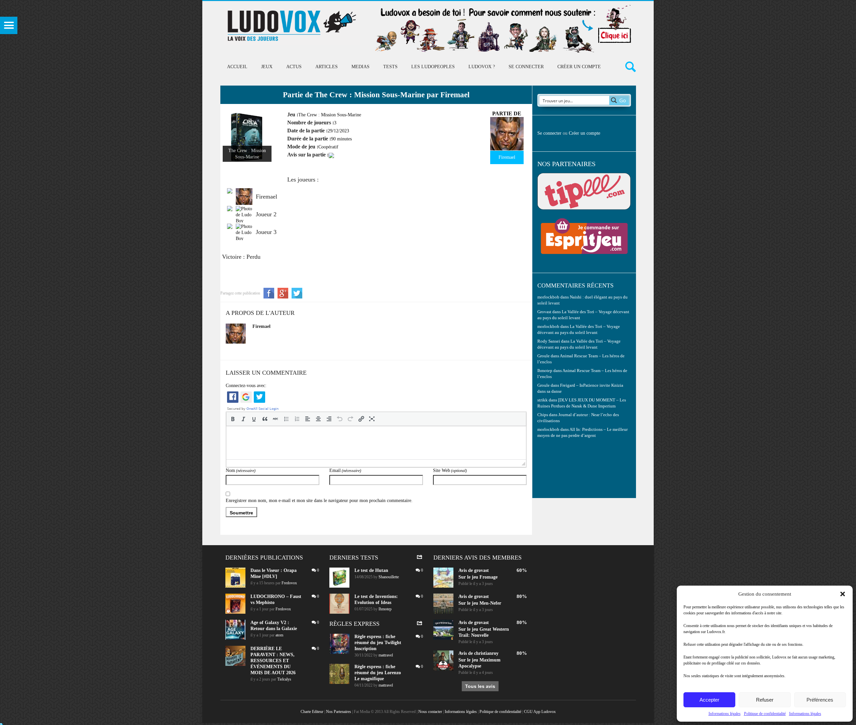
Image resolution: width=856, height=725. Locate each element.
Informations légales (725, 713)
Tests (390, 66)
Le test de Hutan (371, 570)
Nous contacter (430, 711)
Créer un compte (579, 66)
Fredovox (289, 583)
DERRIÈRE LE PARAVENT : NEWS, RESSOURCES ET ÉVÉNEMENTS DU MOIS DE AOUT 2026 (273, 660)
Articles (326, 66)
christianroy (486, 653)
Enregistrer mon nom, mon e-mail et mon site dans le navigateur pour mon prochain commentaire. (319, 500)
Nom (240, 470)
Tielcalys (284, 679)
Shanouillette (389, 577)
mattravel (386, 655)
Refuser (764, 700)
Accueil (237, 66)
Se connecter (526, 66)
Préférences (820, 700)
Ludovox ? (481, 66)
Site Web (450, 470)
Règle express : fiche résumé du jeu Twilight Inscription (377, 642)
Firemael (261, 326)
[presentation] (232, 419)
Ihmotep (544, 370)
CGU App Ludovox (540, 711)
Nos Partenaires (338, 711)
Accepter (709, 700)
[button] (842, 594)
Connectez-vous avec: (246, 385)
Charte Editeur (312, 711)
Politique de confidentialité (765, 713)
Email (345, 470)
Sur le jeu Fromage (478, 577)
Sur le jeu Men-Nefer (479, 603)
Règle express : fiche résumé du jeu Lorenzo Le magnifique (377, 672)
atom (279, 635)
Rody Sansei (548, 341)
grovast (481, 570)
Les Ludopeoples (433, 66)
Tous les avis (480, 686)
